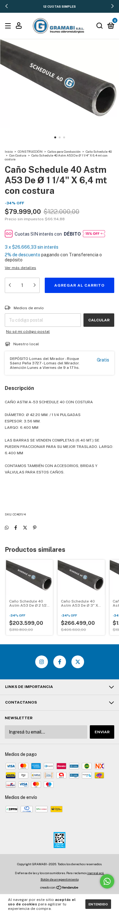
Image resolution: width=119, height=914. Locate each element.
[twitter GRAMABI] (77, 661)
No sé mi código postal (28, 331)
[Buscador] (99, 26)
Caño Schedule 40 (99, 151)
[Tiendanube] (59, 888)
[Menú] (9, 26)
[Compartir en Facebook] (15, 527)
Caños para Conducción (64, 151)
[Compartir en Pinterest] (34, 527)
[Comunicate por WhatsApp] (107, 881)
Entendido (98, 904)
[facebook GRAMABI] (59, 661)
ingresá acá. (95, 873)
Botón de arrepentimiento (60, 879)
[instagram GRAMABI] (41, 661)
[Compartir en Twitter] (25, 527)
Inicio (9, 151)
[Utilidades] (18, 26)
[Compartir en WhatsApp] (7, 527)
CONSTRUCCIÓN (30, 151)
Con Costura (17, 155)
